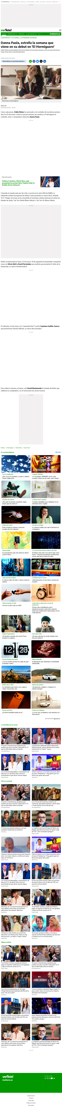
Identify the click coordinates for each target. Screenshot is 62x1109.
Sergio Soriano (35, 751)
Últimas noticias (6, 942)
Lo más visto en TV (31, 34)
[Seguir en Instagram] (49, 1078)
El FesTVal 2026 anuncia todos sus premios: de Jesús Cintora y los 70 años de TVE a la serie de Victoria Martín (45, 882)
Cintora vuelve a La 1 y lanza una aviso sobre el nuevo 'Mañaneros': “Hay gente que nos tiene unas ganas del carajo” (46, 773)
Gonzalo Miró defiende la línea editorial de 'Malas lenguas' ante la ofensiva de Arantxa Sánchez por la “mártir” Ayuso (45, 747)
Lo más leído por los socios (9, 725)
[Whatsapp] (30, 61)
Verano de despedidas (30, 1)
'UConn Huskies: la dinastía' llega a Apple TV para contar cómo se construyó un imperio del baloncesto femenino (46, 991)
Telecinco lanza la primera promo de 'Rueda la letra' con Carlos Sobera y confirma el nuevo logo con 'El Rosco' (15, 856)
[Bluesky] (37, 61)
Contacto (31, 1098)
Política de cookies (31, 1103)
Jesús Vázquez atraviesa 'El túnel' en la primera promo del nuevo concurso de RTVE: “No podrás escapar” (46, 1017)
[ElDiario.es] (55, 34)
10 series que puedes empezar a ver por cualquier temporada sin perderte (13, 829)
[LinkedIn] (44, 61)
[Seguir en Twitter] (45, 1078)
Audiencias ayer (23, 1)
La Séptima (37, 1)
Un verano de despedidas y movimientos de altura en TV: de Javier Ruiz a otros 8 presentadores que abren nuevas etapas (15, 773)
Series (39, 34)
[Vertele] (7, 1076)
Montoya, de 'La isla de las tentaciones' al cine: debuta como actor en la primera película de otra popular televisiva (14, 908)
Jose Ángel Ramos (5, 751)
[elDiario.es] (7, 1080)
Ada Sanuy (3, 831)
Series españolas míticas (15, 1)
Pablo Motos (19, 447)
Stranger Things (55, 1)
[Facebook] (34, 61)
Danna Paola (27, 447)
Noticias (4, 34)
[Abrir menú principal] (60, 30)
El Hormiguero (10, 447)
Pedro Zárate (35, 912)
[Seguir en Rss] (54, 1078)
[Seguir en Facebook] (47, 1078)
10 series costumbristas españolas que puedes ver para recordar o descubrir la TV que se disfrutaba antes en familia (14, 747)
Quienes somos (31, 1095)
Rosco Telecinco (42, 1)
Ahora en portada (6, 781)
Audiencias (21, 34)
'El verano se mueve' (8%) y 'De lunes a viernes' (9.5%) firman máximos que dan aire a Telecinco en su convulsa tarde (46, 934)
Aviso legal (31, 1100)
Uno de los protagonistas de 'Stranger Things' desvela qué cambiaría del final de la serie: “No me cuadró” (15, 991)
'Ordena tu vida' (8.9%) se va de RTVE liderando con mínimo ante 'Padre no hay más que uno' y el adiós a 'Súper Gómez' (14, 934)
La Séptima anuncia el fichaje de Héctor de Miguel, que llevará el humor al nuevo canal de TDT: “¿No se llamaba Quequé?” (45, 829)
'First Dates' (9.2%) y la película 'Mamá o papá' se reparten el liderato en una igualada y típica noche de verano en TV (46, 908)
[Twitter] (41, 61)
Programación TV (12, 34)
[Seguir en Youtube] (52, 1078)
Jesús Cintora (48, 1)
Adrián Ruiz (34, 777)
